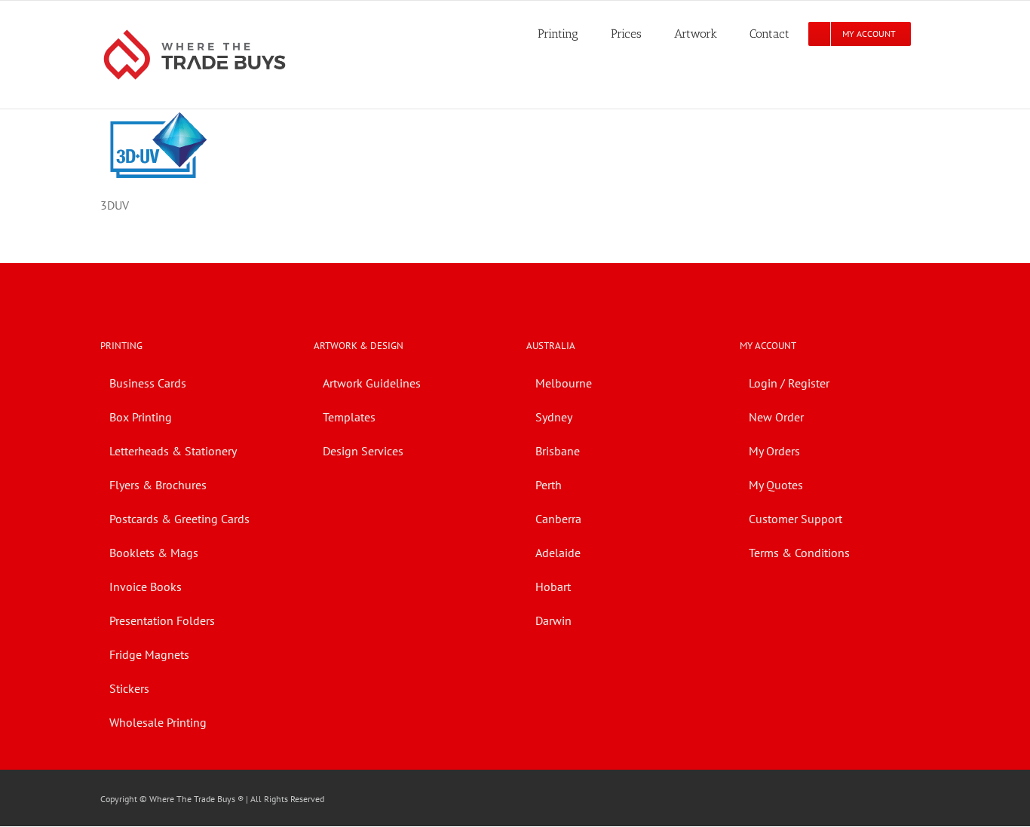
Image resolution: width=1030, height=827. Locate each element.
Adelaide (558, 552)
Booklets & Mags (153, 552)
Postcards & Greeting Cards (179, 518)
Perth (548, 484)
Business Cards (147, 383)
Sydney (553, 416)
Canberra (558, 518)
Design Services (363, 450)
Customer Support (795, 518)
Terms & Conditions (799, 552)
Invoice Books (145, 586)
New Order (776, 416)
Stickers (129, 688)
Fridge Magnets (149, 654)
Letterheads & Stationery (173, 450)
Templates (349, 416)
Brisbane (557, 450)
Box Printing (140, 416)
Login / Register (789, 383)
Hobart (553, 586)
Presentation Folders (162, 620)
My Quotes (776, 484)
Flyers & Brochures (158, 484)
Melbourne (563, 383)
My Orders (774, 450)
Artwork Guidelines (372, 383)
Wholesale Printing (158, 722)
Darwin (553, 620)
